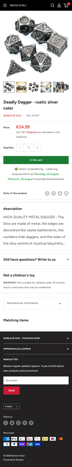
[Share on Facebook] (47, 193)
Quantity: (8, 147)
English (8, 406)
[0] (66, 5)
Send (11, 390)
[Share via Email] (66, 193)
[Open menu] (5, 5)
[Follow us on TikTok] (31, 423)
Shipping (31, 132)
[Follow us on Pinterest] (24, 423)
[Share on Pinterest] (53, 193)
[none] (8, 87)
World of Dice (12, 115)
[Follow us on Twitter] (12, 423)
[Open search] (52, 5)
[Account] (59, 5)
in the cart (36, 160)
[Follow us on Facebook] (5, 423)
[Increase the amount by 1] (37, 147)
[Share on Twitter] (60, 193)
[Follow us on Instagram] (18, 423)
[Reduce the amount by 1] (19, 147)
